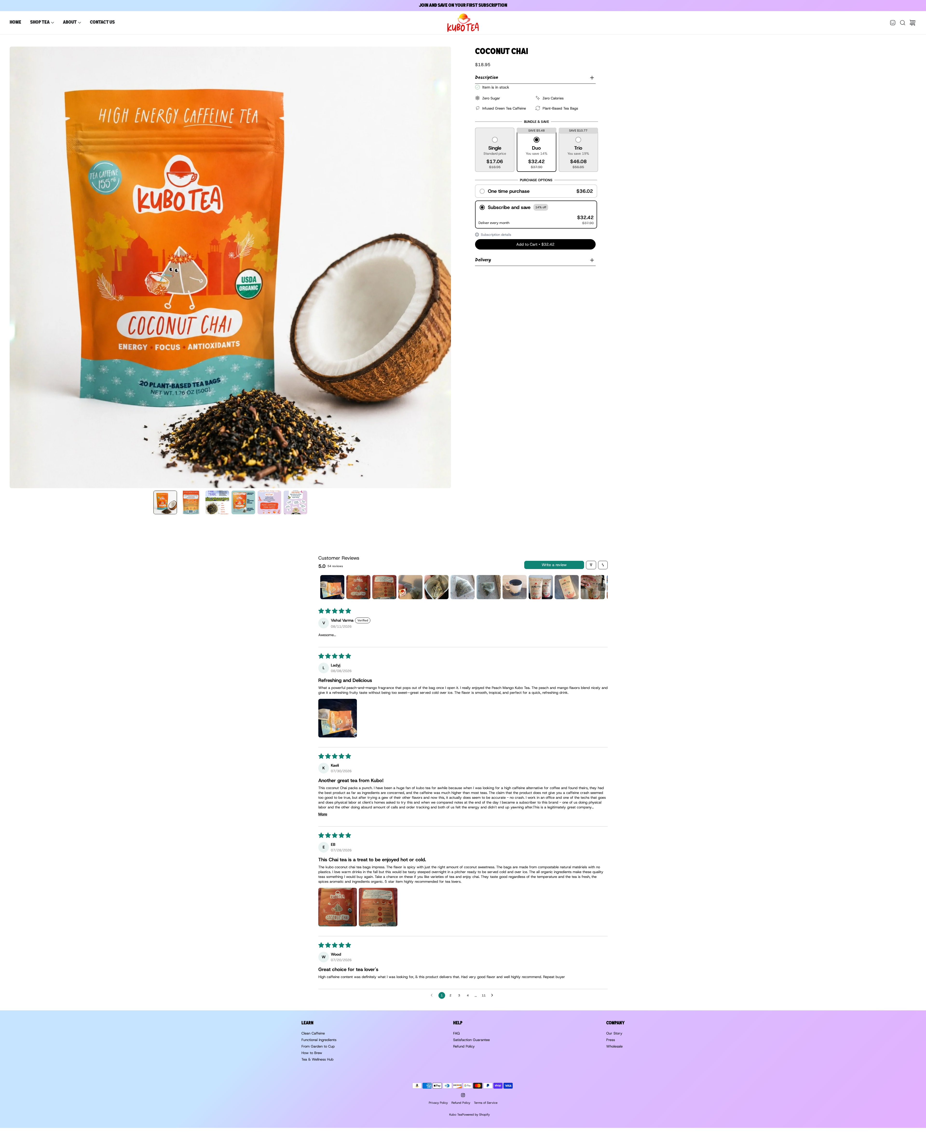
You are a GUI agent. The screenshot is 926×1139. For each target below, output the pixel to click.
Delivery (483, 260)
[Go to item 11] (593, 587)
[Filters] (591, 565)
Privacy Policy (438, 1103)
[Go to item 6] (462, 587)
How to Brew (311, 1052)
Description (486, 77)
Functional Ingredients (318, 1039)
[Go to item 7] (489, 587)
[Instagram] (463, 1095)
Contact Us (102, 22)
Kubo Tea (455, 1114)
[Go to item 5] (436, 587)
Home (15, 22)
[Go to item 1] (332, 587)
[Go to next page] (493, 995)
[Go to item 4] (410, 587)
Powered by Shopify (476, 1114)
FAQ (456, 1033)
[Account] (893, 23)
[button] (494, 153)
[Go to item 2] (358, 587)
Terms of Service (485, 1103)
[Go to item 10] (567, 587)
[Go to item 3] (384, 587)
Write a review (554, 564)
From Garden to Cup (318, 1046)
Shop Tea (40, 22)
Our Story (614, 1033)
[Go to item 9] (541, 587)
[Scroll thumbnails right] (602, 587)
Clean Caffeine (313, 1033)
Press (610, 1039)
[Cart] (912, 23)
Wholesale (614, 1046)
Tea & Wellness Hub (317, 1059)
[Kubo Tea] (463, 23)
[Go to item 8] (515, 587)
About (70, 22)
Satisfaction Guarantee (471, 1039)
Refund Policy (464, 1046)
